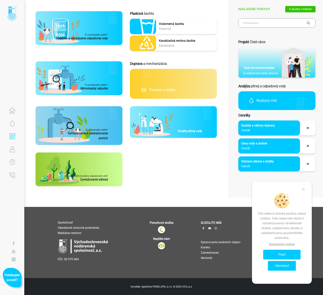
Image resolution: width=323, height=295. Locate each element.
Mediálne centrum (69, 233)
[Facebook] (13, 243)
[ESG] (12, 162)
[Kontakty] (12, 175)
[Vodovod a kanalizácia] (12, 123)
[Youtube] (13, 251)
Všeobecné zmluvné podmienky (78, 228)
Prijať (281, 254)
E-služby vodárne (300, 9)
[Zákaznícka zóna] (12, 149)
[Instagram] (13, 259)
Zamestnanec (210, 252)
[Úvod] (12, 110)
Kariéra (205, 247)
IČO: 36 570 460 (68, 259)
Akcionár (206, 258)
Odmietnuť (282, 266)
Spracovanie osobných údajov (221, 242)
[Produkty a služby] (12, 136)
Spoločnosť (65, 222)
